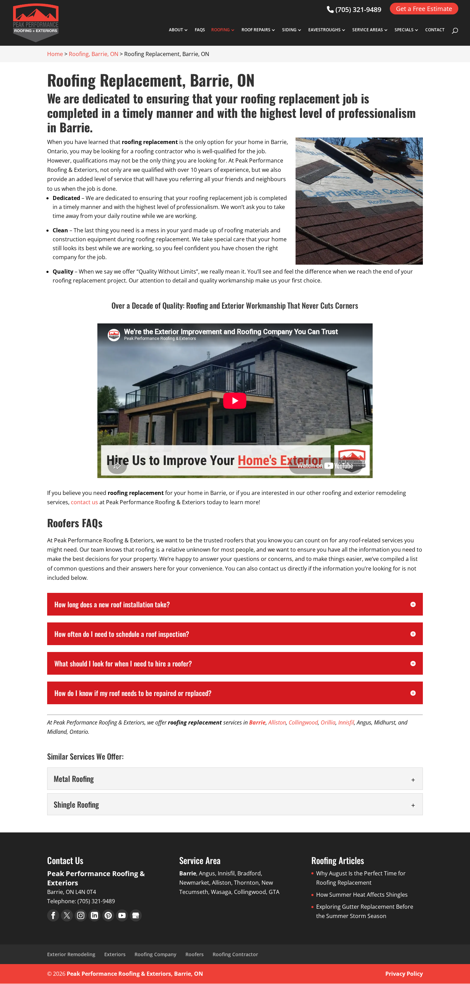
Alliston (277, 722)
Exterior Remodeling (71, 954)
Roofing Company (156, 954)
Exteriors (115, 954)
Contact (435, 30)
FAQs (200, 30)
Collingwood (303, 722)
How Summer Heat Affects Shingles (362, 894)
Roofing (220, 30)
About (176, 30)
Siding (289, 30)
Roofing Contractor (235, 954)
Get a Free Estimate (424, 8)
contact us (84, 502)
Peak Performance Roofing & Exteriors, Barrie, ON (135, 973)
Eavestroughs (324, 30)
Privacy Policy (404, 973)
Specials (404, 30)
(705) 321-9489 (357, 9)
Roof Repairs (256, 30)
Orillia (328, 722)
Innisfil (346, 722)
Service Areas (367, 30)
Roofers (194, 954)
